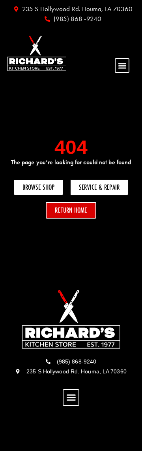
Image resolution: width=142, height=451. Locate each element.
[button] (122, 65)
